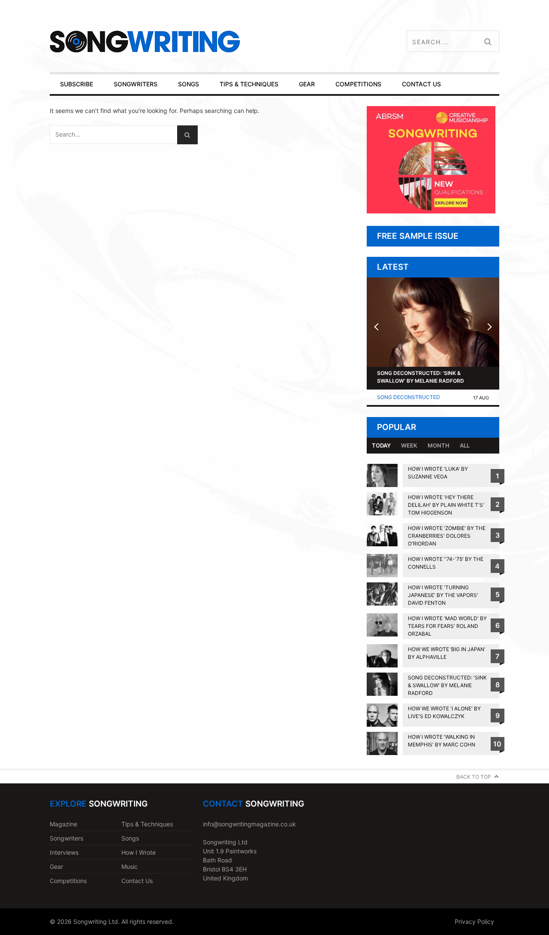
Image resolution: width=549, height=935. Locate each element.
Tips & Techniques (147, 824)
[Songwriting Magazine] (196, 41)
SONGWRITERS (135, 84)
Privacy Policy (474, 921)
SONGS (188, 84)
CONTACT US (421, 84)
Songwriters (66, 838)
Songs (130, 838)
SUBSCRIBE (76, 84)
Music (129, 866)
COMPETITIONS (358, 84)
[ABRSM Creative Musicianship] (431, 211)
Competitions (68, 880)
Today (381, 445)
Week (409, 445)
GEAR (307, 84)
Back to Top (473, 777)
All (465, 445)
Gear (56, 866)
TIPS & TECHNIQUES (249, 84)
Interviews (64, 852)
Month (438, 445)
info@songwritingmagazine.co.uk (249, 824)
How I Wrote (138, 852)
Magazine (63, 824)
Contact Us (137, 880)
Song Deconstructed (408, 397)
